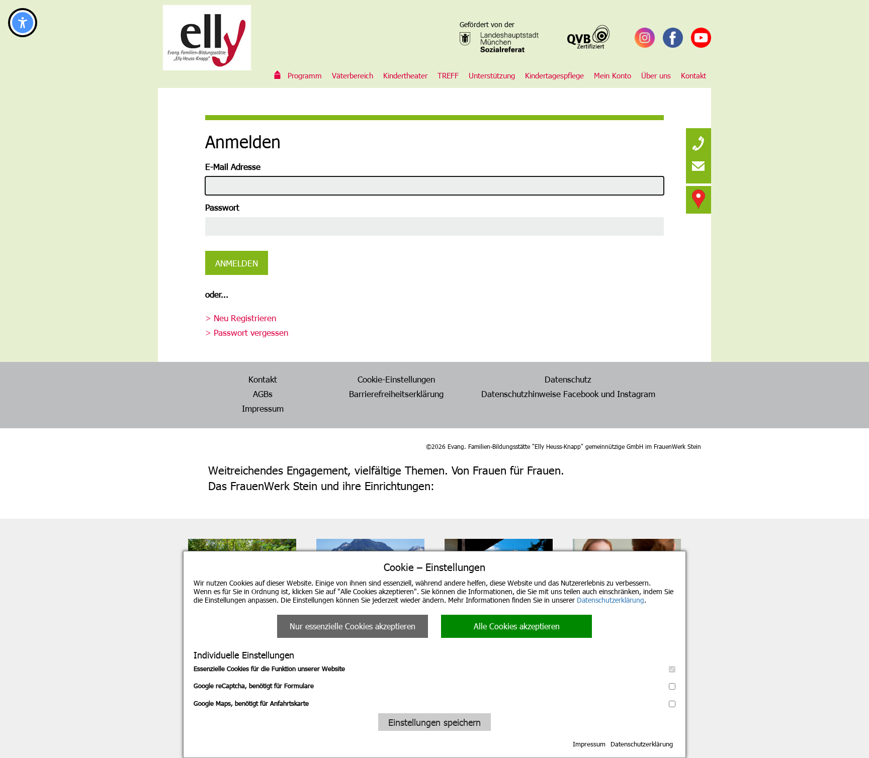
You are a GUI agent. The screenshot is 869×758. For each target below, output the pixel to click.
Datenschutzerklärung (610, 600)
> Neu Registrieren (240, 317)
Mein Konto (612, 75)
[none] (698, 140)
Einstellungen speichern (434, 722)
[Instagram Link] (645, 38)
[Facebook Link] (673, 38)
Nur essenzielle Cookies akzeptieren (352, 626)
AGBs (263, 393)
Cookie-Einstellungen (396, 379)
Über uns (656, 75)
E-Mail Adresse (232, 166)
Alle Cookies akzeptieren (517, 626)
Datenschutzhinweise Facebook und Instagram (568, 393)
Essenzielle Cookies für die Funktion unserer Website (269, 669)
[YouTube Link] (701, 38)
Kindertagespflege (554, 75)
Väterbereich (352, 75)
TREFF (448, 75)
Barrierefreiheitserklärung (396, 393)
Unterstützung (492, 75)
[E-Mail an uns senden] (698, 165)
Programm (305, 75)
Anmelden (236, 262)
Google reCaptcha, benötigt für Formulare (254, 686)
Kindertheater (405, 75)
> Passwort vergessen (246, 332)
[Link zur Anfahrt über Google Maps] (698, 198)
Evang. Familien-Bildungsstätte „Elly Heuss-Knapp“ (278, 75)
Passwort (222, 207)
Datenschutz (568, 379)
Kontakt (693, 75)
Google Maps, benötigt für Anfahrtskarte (251, 703)
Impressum (589, 744)
